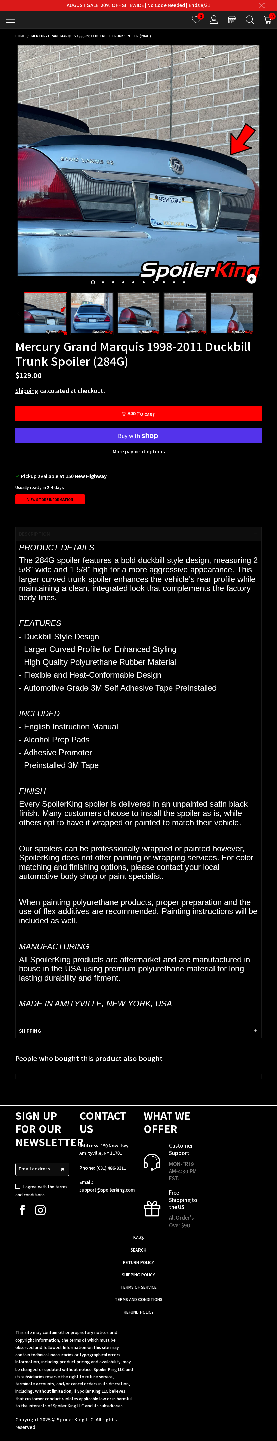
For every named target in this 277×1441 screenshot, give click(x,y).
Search (138, 1250)
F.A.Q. (138, 1237)
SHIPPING (30, 1030)
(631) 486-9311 (111, 1168)
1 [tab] (93, 282)
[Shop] (232, 19)
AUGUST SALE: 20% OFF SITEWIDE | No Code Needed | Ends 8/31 (138, 5)
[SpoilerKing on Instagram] (40, 1210)
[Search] (250, 19)
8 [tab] (163, 282)
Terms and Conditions (138, 1299)
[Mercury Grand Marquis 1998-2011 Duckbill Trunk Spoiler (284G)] (138, 166)
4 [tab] (123, 282)
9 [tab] (174, 282)
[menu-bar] (13, 19)
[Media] (252, 279)
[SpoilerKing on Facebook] (22, 1210)
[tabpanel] (138, 166)
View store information (50, 499)
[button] (18, 313)
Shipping (27, 390)
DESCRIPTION (34, 533)
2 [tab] (103, 282)
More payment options (138, 451)
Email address (34, 1168)
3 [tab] (113, 282)
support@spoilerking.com (107, 1189)
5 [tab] (133, 282)
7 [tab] (153, 282)
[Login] (214, 19)
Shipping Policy (138, 1274)
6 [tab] (143, 282)
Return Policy (138, 1262)
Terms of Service (138, 1287)
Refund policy (139, 1312)
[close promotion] (262, 5)
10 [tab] (184, 282)
